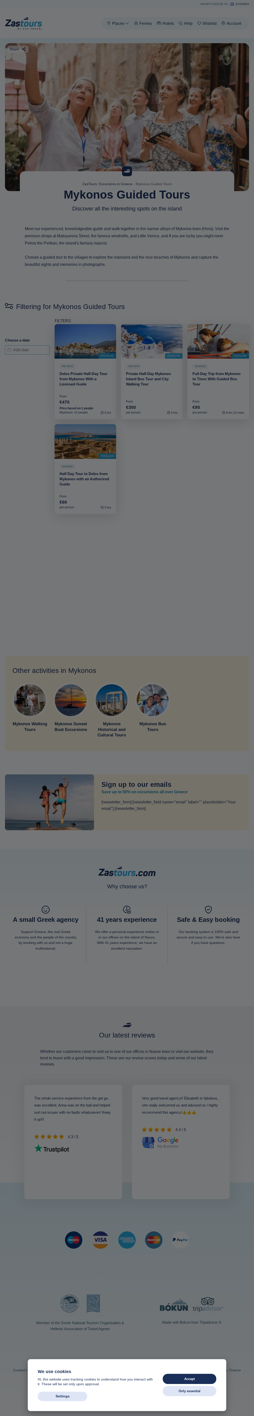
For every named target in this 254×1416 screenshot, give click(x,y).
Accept (189, 1379)
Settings (63, 1396)
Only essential (189, 1391)
